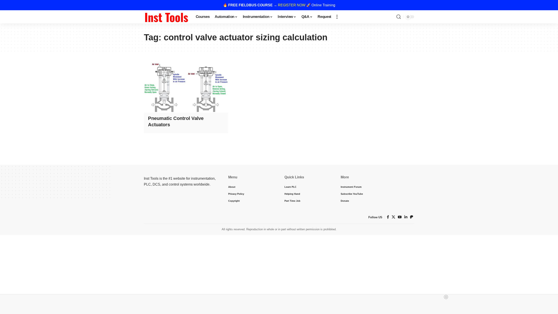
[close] (446, 297)
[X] (393, 217)
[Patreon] (411, 217)
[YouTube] (400, 217)
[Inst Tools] (166, 16)
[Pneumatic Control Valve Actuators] (186, 87)
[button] (337, 16)
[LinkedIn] (405, 217)
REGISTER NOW (291, 5)
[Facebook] (388, 217)
